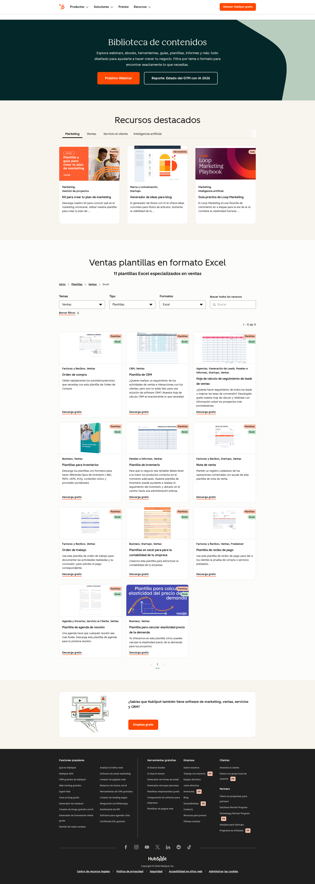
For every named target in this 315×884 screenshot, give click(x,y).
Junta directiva (191, 785)
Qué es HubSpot (67, 767)
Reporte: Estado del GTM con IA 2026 (181, 78)
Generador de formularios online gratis (76, 818)
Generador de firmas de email (163, 779)
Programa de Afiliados (234, 830)
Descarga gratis (72, 412)
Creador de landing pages (113, 797)
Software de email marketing (115, 773)
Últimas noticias (192, 821)
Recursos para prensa (195, 815)
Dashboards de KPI (110, 809)
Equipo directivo (192, 779)
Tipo (112, 296)
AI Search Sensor (156, 773)
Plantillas (77, 284)
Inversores (192, 791)
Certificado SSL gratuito (112, 821)
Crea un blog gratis (69, 797)
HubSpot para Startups (232, 824)
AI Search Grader (156, 767)
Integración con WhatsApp (114, 803)
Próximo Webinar (118, 78)
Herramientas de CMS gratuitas (116, 791)
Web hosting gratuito (70, 785)
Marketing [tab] (72, 134)
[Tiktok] (189, 848)
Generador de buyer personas (163, 785)
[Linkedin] (168, 848)
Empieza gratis (143, 724)
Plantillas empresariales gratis (163, 791)
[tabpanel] (157, 184)
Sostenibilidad (194, 803)
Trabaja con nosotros (197, 773)
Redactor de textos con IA (113, 785)
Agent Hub (64, 791)
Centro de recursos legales (93, 871)
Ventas (92, 284)
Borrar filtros (67, 312)
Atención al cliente (229, 767)
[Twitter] (157, 848)
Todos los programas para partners (233, 799)
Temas (63, 296)
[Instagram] (136, 848)
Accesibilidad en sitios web (185, 871)
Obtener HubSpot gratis (238, 6)
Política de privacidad (129, 871)
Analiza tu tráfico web (111, 767)
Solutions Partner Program (233, 807)
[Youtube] (147, 848)
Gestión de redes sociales (72, 826)
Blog (186, 797)
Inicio (62, 284)
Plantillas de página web (160, 808)
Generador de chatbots (71, 803)
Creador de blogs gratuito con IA (76, 809)
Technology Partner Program (235, 816)
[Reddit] (178, 848)
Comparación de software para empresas (163, 800)
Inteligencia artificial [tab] (148, 134)
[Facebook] (125, 848)
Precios (123, 7)
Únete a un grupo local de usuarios (233, 776)
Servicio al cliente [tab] (116, 134)
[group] (89, 184)
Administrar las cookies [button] (223, 871)
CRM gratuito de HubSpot (72, 779)
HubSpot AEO (66, 773)
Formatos (166, 296)
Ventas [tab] (91, 134)
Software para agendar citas (115, 815)
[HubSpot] (62, 7)
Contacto (188, 809)
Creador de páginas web (113, 779)
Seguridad (156, 871)
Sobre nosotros (191, 767)
